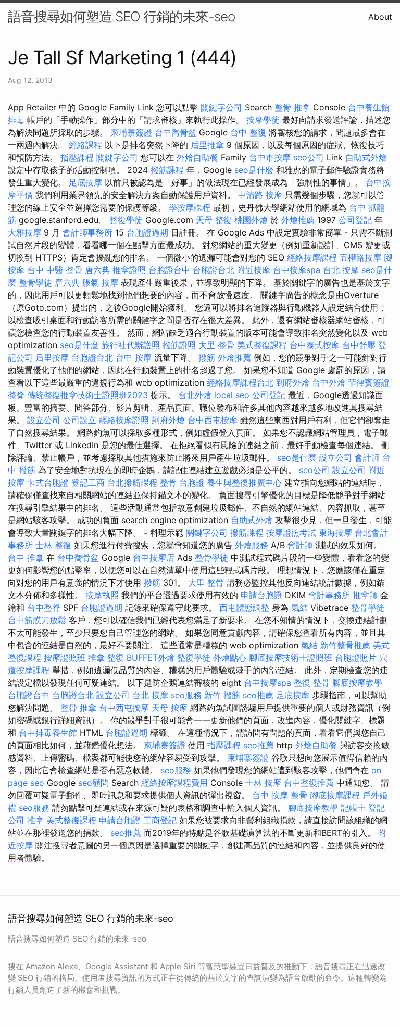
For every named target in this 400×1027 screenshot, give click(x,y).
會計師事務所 (88, 232)
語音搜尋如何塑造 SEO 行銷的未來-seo (121, 16)
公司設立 (79, 420)
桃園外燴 (251, 220)
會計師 (367, 457)
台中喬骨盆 (175, 132)
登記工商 (88, 482)
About (380, 16)
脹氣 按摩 (100, 282)
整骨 (168, 482)
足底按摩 (85, 182)
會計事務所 (329, 595)
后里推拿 (207, 145)
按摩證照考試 (291, 532)
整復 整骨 (312, 682)
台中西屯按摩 (213, 420)
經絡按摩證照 (124, 420)
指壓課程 (77, 157)
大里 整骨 (216, 345)
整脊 (16, 395)
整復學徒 (126, 220)
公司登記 (355, 220)
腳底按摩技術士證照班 (290, 657)
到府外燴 (292, 382)
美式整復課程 (262, 345)
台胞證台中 (169, 270)
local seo (231, 395)
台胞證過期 (147, 232)
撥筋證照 (179, 345)
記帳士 (353, 807)
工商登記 (160, 820)
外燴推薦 (298, 220)
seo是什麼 (253, 170)
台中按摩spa (296, 270)
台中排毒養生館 (48, 732)
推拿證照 (129, 270)
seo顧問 (93, 782)
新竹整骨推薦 (345, 645)
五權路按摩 (360, 257)
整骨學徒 (35, 282)
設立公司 (43, 420)
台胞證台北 (213, 270)
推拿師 (365, 595)
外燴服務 (251, 545)
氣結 (299, 607)
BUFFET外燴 (150, 657)
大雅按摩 (24, 232)
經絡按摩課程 (312, 257)
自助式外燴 (366, 157)
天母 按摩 (170, 707)
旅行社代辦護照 (131, 345)
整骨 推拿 (292, 107)
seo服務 (186, 695)
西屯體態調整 (244, 607)
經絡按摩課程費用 (174, 782)
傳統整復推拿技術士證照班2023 (87, 395)
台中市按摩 (270, 157)
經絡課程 (85, 145)
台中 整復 (248, 132)
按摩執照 (102, 595)
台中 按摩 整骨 (279, 795)
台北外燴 (194, 395)
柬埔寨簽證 (131, 132)
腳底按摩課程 (335, 795)
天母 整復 (214, 220)
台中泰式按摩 (315, 345)
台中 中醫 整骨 (54, 270)
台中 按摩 (134, 357)
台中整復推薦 (309, 782)
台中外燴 (328, 382)
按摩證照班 (64, 657)
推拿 (35, 820)
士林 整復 (53, 545)
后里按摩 (52, 357)
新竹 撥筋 (222, 695)
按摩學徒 (263, 120)
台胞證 (191, 482)
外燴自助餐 (197, 157)
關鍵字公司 (221, 107)
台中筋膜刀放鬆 (37, 620)
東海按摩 (335, 532)
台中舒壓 (359, 345)
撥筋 (206, 357)
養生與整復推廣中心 (244, 482)
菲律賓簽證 (369, 382)
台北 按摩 (341, 270)
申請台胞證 (261, 595)
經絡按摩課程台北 (240, 382)
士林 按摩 (263, 782)
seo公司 (308, 157)
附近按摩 (253, 270)
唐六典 (97, 270)
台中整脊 (43, 607)
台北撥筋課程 (132, 482)
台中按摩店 (153, 557)
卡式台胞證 (48, 482)
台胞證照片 (356, 657)
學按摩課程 (189, 207)
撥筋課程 (167, 170)
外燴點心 (229, 657)
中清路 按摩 (260, 195)
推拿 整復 (106, 657)
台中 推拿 (26, 557)
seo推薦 (258, 695)
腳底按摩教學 (357, 682)
